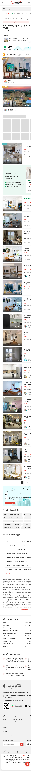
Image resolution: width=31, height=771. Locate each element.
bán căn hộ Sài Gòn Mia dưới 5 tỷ (12, 514)
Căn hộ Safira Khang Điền (9, 633)
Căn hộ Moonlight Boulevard (10, 628)
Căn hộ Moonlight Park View (10, 646)
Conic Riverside (7, 641)
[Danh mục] (2, 2)
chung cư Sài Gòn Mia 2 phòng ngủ (13, 518)
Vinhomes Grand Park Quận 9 (10, 630)
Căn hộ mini (28, 622)
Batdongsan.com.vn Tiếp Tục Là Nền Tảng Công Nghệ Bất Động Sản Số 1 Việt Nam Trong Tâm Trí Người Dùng (14, 659)
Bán (4, 19)
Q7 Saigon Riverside (8, 636)
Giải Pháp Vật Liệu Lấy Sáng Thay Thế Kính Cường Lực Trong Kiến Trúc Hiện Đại (14, 667)
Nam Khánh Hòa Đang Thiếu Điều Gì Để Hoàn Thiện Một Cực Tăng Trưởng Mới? (14, 675)
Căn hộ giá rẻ (6, 622)
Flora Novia (6, 625)
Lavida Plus (28, 643)
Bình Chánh (16, 19)
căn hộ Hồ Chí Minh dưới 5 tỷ (11, 527)
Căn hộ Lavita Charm (8, 643)
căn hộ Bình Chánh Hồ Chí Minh (12, 524)
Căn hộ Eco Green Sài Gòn (9, 638)
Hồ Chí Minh (9, 19)
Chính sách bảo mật (22, 756)
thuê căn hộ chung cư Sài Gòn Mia (13, 521)
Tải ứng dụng (18, 2)
